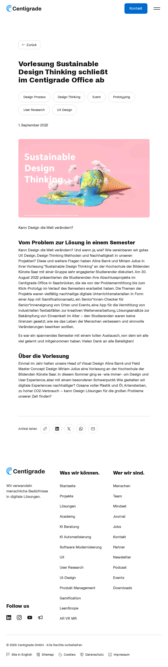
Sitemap (48, 654)
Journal (119, 517)
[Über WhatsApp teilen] (81, 429)
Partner (119, 547)
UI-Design (68, 578)
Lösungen (68, 506)
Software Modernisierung (81, 547)
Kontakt (136, 8)
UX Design (64, 110)
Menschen (121, 486)
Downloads (122, 588)
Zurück (31, 45)
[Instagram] (21, 619)
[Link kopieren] (45, 429)
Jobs (117, 527)
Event (97, 97)
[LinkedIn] (10, 619)
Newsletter (122, 557)
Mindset (119, 506)
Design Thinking (69, 97)
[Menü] (157, 8)
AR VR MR (68, 619)
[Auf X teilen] (69, 429)
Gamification (70, 598)
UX (62, 557)
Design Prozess (34, 97)
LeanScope (69, 608)
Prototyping (121, 97)
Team (117, 496)
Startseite (67, 486)
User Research (34, 110)
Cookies (69, 654)
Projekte (66, 496)
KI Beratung (69, 527)
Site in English (22, 654)
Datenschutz (94, 654)
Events (118, 578)
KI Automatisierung (75, 537)
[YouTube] (31, 619)
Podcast (120, 568)
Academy (67, 517)
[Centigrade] (23, 8)
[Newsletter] (42, 619)
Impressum (122, 654)
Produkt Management (77, 588)
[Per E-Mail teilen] (93, 429)
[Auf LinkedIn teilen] (57, 429)
